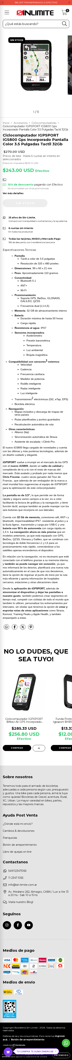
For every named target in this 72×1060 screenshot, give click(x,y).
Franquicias (10, 837)
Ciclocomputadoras (44, 123)
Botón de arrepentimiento (20, 844)
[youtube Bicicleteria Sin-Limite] (29, 925)
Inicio (6, 123)
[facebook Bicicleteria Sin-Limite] (18, 925)
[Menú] (7, 12)
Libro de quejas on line (17, 851)
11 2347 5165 (15, 877)
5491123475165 (17, 870)
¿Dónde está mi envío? (18, 824)
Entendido (61, 1055)
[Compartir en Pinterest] (31, 628)
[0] (64, 13)
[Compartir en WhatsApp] (6, 627)
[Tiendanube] (14, 1045)
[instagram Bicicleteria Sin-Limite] (7, 925)
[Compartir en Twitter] (23, 628)
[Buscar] (64, 23)
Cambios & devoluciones (18, 830)
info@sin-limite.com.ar (22, 884)
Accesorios (21, 123)
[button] (36, 1051)
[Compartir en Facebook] (15, 628)
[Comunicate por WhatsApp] (66, 1043)
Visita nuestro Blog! (20, 902)
